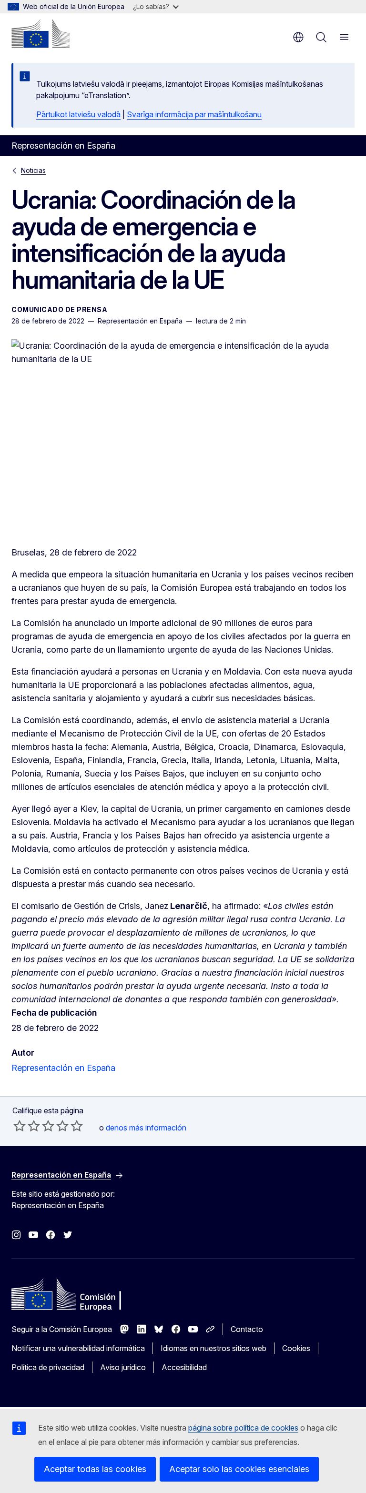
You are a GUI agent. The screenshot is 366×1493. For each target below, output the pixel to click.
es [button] (298, 37)
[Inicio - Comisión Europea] (40, 33)
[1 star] (19, 1126)
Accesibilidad (184, 1367)
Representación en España (63, 1068)
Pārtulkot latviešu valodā (78, 114)
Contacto (247, 1329)
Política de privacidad (47, 1367)
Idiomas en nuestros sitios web (213, 1348)
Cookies (296, 1348)
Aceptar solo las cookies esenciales (239, 1469)
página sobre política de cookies (243, 1427)
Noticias (33, 170)
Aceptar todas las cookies (95, 1469)
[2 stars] (26, 1126)
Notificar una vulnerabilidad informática (78, 1348)
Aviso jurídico (123, 1367)
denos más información (146, 1127)
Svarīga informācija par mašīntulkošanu (194, 114)
